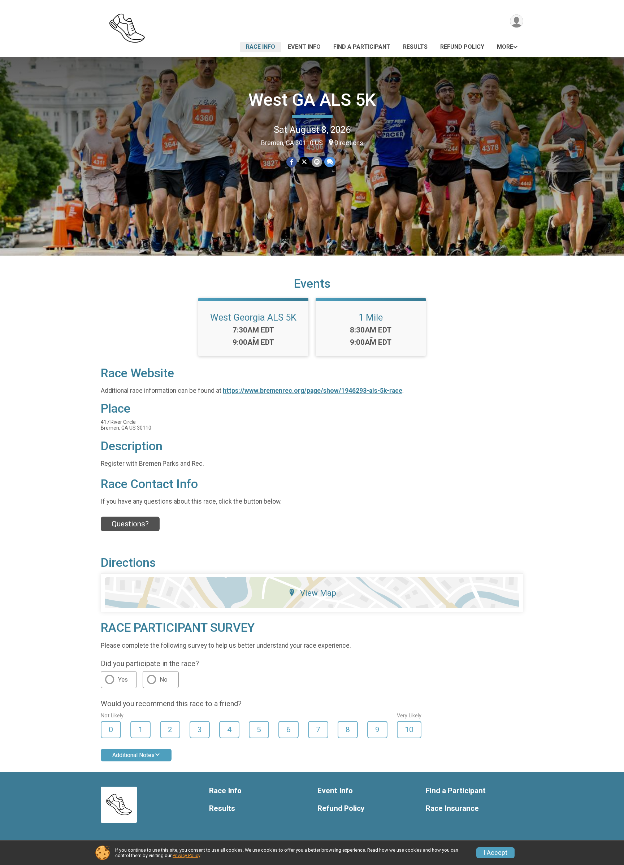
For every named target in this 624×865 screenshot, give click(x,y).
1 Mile (371, 317)
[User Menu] (516, 21)
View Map (318, 592)
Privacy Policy (186, 855)
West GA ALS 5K (312, 100)
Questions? (130, 524)
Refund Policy (462, 46)
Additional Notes (133, 755)
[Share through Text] (329, 162)
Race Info (260, 46)
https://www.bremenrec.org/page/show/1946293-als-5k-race (312, 390)
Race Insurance (452, 808)
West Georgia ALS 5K (253, 317)
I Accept (495, 852)
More (505, 46)
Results (415, 46)
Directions (348, 143)
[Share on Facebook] (291, 162)
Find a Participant (361, 46)
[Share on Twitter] (304, 162)
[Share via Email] (317, 162)
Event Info (304, 46)
